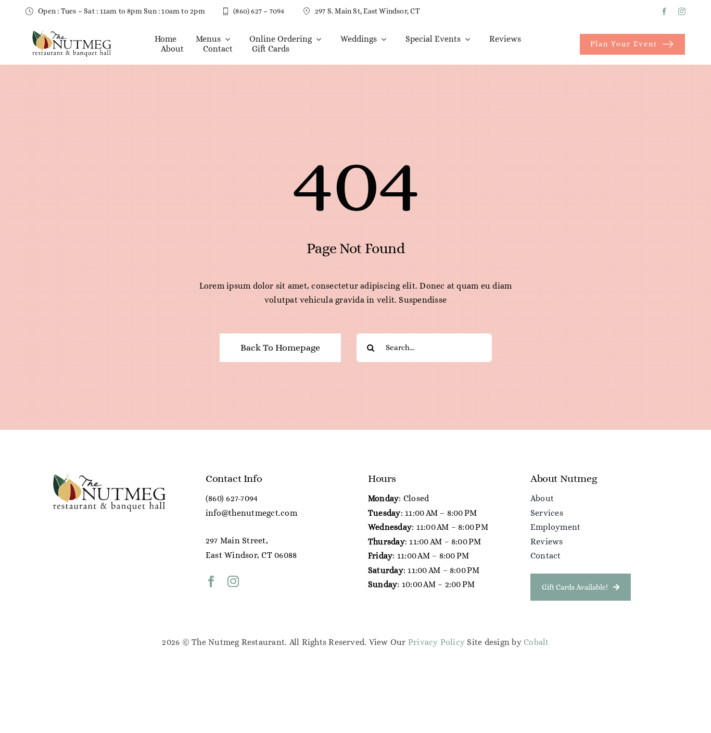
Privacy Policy (436, 642)
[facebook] (664, 11)
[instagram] (681, 11)
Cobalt (536, 642)
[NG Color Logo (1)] (71, 33)
